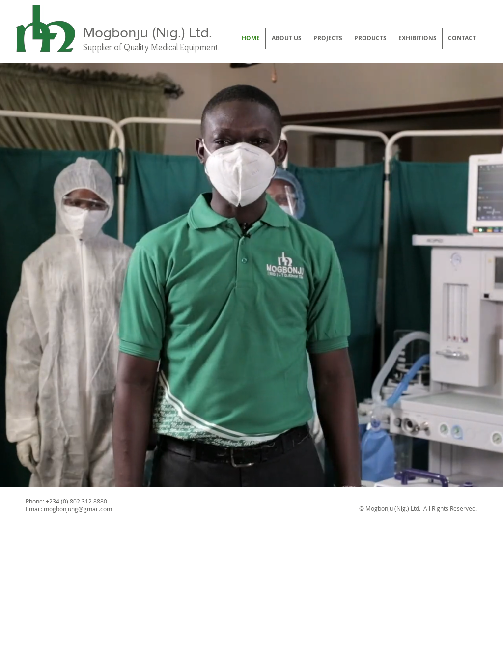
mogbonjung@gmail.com (78, 509)
